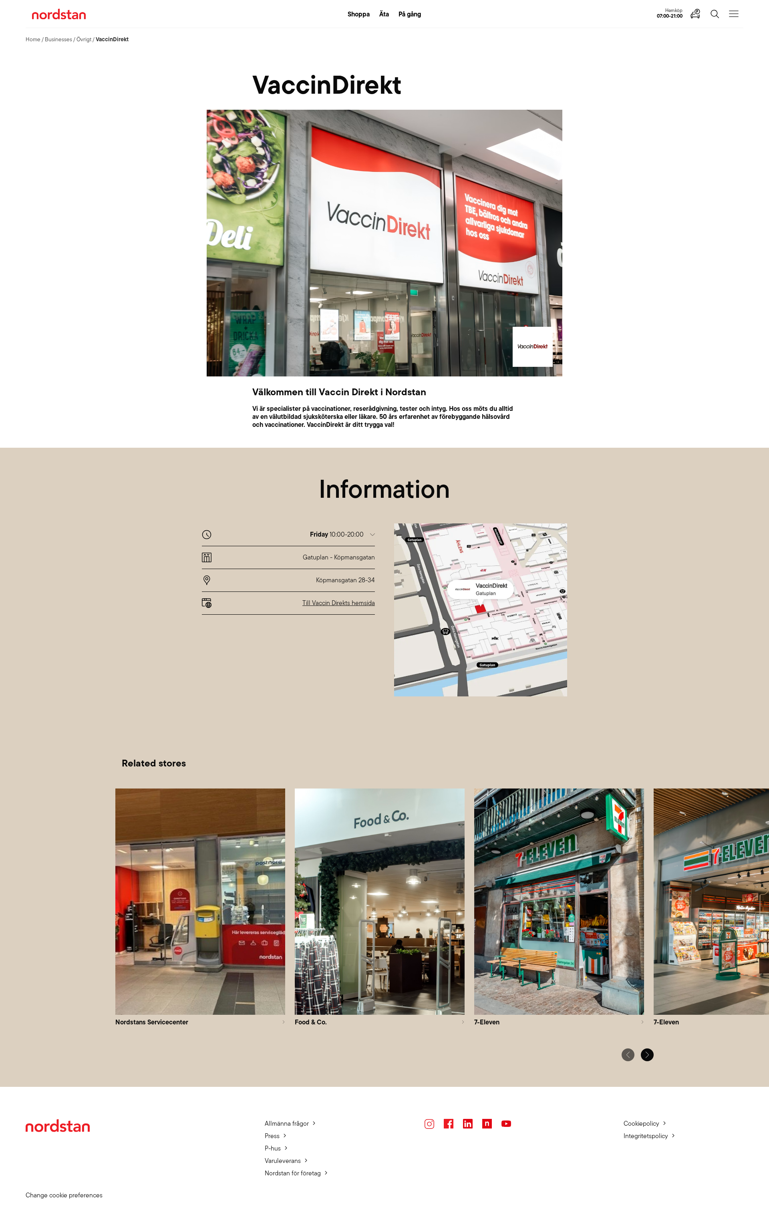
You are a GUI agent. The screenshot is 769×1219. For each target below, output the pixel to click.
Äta (384, 14)
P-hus (273, 1148)
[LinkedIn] (468, 1123)
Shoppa (359, 14)
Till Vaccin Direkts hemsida (338, 602)
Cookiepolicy (641, 1123)
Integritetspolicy (646, 1136)
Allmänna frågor (287, 1123)
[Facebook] (448, 1123)
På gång (410, 14)
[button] (342, 534)
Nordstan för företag (293, 1173)
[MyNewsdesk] (487, 1123)
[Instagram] (429, 1124)
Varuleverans (283, 1160)
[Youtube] (506, 1123)
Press (272, 1136)
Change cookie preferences (64, 1195)
